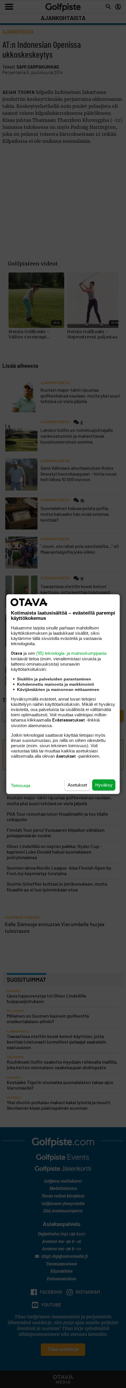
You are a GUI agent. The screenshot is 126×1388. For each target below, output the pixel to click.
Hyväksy (104, 784)
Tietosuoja (20, 785)
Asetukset (77, 784)
